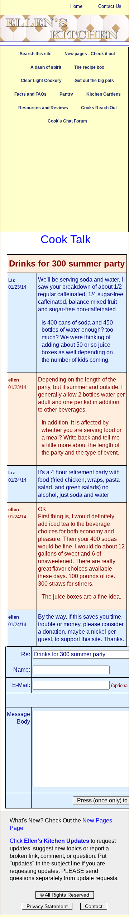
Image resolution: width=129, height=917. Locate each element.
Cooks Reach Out (99, 107)
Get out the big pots (94, 80)
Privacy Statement (47, 906)
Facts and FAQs (30, 94)
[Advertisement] (64, 181)
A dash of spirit (45, 67)
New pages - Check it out (89, 53)
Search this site (36, 53)
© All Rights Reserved (64, 895)
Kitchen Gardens (103, 94)
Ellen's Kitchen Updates (56, 841)
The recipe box (89, 67)
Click (17, 841)
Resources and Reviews (43, 107)
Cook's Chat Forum (67, 121)
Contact (93, 906)
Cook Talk (65, 239)
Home (76, 6)
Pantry (66, 94)
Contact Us (109, 6)
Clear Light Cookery (41, 80)
